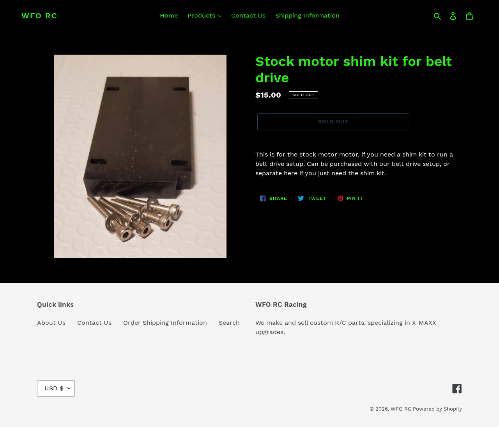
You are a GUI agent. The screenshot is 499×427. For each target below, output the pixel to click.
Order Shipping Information (165, 322)
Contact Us (94, 322)
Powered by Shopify (437, 409)
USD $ (54, 388)
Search (229, 322)
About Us (51, 322)
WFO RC (39, 15)
